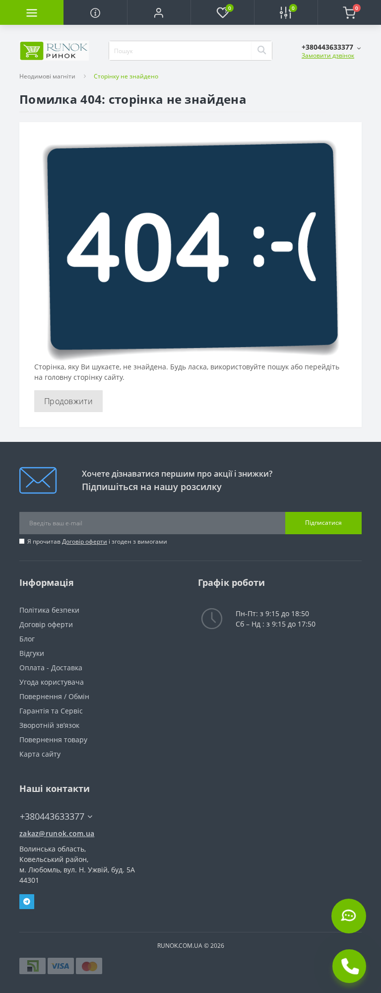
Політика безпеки (49, 610)
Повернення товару (53, 739)
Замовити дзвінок (328, 55)
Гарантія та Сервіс (51, 710)
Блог (27, 638)
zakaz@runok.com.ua (56, 833)
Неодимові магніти (47, 76)
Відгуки (31, 653)
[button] (158, 12)
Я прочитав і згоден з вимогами (97, 541)
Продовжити (68, 401)
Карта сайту (40, 754)
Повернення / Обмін (54, 696)
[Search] (261, 50)
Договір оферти (84, 541)
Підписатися (323, 522)
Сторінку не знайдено (126, 76)
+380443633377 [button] (52, 816)
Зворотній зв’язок (49, 725)
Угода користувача (51, 682)
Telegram (26, 901)
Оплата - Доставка (50, 667)
